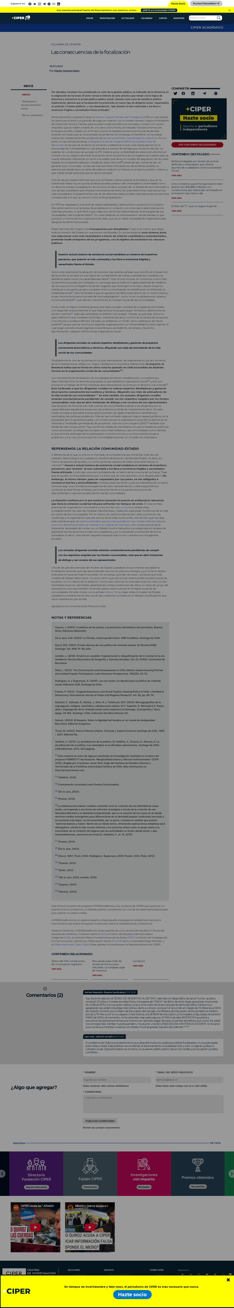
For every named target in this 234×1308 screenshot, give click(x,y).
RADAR (89, 18)
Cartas (163, 18)
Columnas (146, 18)
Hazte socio (132, 1295)
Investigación (107, 18)
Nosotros (179, 18)
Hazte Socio (178, 3)
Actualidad (127, 18)
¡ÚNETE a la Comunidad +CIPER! (159, 10)
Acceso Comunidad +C (206, 3)
